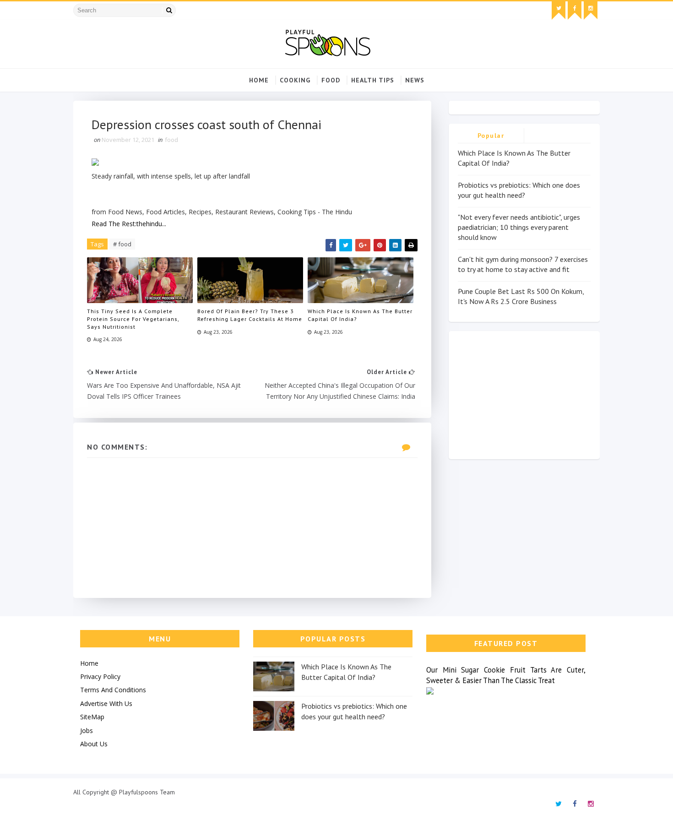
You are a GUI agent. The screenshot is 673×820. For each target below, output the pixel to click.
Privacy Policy (100, 676)
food (330, 80)
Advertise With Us (106, 703)
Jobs (86, 730)
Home (259, 80)
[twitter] (558, 10)
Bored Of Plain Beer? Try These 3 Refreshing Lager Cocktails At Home (249, 315)
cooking (295, 80)
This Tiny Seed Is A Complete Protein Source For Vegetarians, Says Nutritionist (133, 319)
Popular (491, 135)
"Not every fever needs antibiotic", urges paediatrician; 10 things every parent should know (519, 227)
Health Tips (372, 80)
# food (122, 244)
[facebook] (574, 10)
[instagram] (590, 10)
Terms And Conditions (113, 689)
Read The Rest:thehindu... (129, 223)
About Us (94, 743)
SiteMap (92, 716)
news (414, 80)
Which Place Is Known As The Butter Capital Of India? (360, 315)
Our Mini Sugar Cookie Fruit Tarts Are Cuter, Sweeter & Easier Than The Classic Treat (506, 675)
